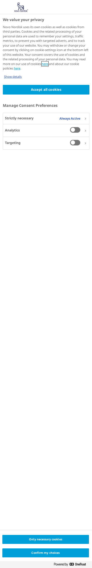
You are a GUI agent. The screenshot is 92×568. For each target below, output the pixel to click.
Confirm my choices (45, 553)
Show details (13, 76)
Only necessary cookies (45, 539)
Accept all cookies (46, 89)
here (45, 64)
